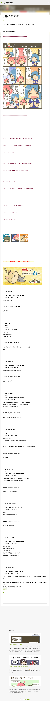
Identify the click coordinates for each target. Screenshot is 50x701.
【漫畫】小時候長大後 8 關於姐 (15, 686)
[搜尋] (16, 2)
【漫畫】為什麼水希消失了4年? (15, 644)
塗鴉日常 (4, 589)
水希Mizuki (9, 2)
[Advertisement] (25, 617)
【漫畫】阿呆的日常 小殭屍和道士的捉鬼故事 (18, 666)
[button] (3, 20)
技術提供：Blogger (25, 699)
